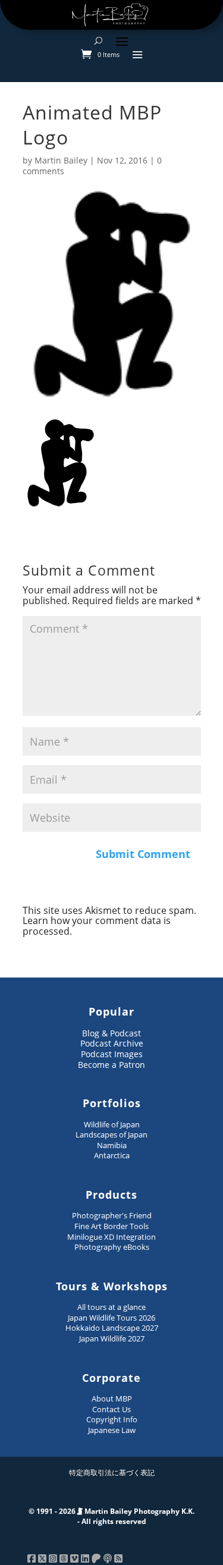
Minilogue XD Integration (111, 1236)
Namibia (112, 1145)
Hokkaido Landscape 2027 (111, 1327)
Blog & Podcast (111, 1033)
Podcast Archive (111, 1043)
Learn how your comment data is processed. (97, 926)
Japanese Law (112, 1430)
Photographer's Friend (112, 1215)
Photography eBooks (111, 1247)
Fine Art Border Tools (111, 1226)
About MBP (112, 1398)
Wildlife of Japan (112, 1124)
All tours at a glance (111, 1307)
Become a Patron (111, 1064)
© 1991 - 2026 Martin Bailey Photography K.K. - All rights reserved (111, 1516)
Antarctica (112, 1155)
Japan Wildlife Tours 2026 (111, 1317)
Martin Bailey (60, 160)
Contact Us (111, 1409)
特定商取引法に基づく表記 (112, 1472)
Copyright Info (111, 1419)
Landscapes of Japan (111, 1134)
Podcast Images (112, 1054)
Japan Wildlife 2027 (112, 1338)
